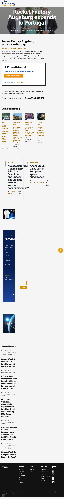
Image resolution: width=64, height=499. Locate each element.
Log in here (20, 82)
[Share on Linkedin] (43, 103)
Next (23, 288)
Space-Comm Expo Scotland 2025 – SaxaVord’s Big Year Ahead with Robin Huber (29, 132)
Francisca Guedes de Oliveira (17, 91)
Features (10, 162)
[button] (3, 495)
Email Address (9, 279)
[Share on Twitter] (39, 103)
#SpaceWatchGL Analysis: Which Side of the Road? (8, 454)
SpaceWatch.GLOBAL (37, 183)
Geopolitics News (6, 37)
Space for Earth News (10, 423)
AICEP (6, 91)
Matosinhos (5, 93)
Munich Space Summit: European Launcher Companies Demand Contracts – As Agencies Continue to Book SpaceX (17, 134)
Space (18, 37)
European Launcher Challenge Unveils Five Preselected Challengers (40, 131)
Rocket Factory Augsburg (16, 93)
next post (27, 164)
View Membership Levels (13, 75)
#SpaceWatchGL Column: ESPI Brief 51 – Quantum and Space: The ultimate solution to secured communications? (18, 177)
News (14, 37)
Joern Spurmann (30, 91)
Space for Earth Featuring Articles (11, 354)
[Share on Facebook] (34, 103)
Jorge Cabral (39, 91)
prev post (5, 164)
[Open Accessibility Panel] (60, 250)
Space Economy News (27, 37)
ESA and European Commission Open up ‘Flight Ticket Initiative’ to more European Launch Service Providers (5, 133)
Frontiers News (34, 162)
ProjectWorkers (13, 494)
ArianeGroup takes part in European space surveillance (37, 171)
